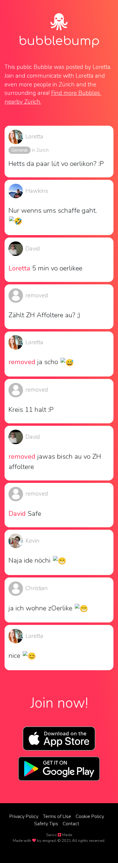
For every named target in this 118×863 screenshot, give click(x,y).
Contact (71, 823)
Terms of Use (57, 816)
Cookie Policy (90, 816)
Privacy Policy (23, 816)
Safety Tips (46, 823)
